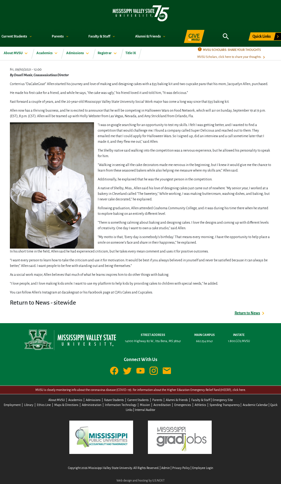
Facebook (114, 371)
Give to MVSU (194, 36)
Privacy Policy (181, 468)
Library (28, 405)
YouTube (140, 371)
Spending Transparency (225, 405)
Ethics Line (44, 405)
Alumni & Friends (148, 36)
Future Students (114, 400)
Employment (12, 405)
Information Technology (120, 405)
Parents (58, 36)
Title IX (130, 53)
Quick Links (261, 36)
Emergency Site (222, 400)
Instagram (154, 371)
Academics (44, 53)
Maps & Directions (66, 405)
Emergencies (182, 405)
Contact (167, 371)
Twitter (127, 371)
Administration (91, 405)
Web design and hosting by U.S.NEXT (140, 480)
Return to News (247, 313)
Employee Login (202, 468)
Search (226, 34)
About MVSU (13, 53)
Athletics (200, 405)
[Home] (140, 13)
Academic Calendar (255, 405)
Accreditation (162, 405)
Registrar (105, 53)
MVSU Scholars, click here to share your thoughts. (229, 56)
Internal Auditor (145, 410)
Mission (145, 405)
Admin (165, 468)
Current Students (14, 36)
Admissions (75, 53)
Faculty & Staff (99, 36)
